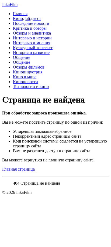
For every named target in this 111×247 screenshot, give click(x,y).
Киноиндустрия (27, 72)
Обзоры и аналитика (32, 33)
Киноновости (25, 81)
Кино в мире (24, 77)
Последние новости (31, 23)
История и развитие (31, 52)
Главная (20, 13)
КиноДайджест (27, 18)
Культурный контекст (33, 47)
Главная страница (18, 169)
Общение (21, 57)
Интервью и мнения (31, 42)
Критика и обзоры (30, 28)
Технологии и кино (31, 86)
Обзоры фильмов (28, 67)
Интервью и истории (32, 38)
